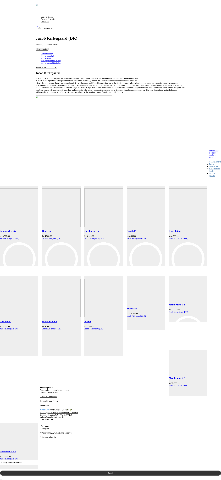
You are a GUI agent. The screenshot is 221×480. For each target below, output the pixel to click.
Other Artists (214, 166)
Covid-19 (131, 231)
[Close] (1, 479)
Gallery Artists (215, 162)
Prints (211, 164)
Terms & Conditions (48, 397)
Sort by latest (46, 58)
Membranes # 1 (177, 304)
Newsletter (44, 405)
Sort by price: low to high (51, 61)
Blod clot (47, 231)
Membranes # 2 (177, 378)
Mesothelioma (49, 321)
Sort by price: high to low (51, 63)
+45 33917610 (52, 415)
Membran (132, 308)
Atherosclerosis (8, 231)
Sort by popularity (48, 56)
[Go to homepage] (51, 12)
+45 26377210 (66, 415)
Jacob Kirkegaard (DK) (9, 238)
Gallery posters (212, 174)
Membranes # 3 (8, 451)
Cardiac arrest (92, 231)
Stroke (87, 321)
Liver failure (175, 231)
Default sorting (47, 54)
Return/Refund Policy (49, 401)
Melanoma (5, 321)
